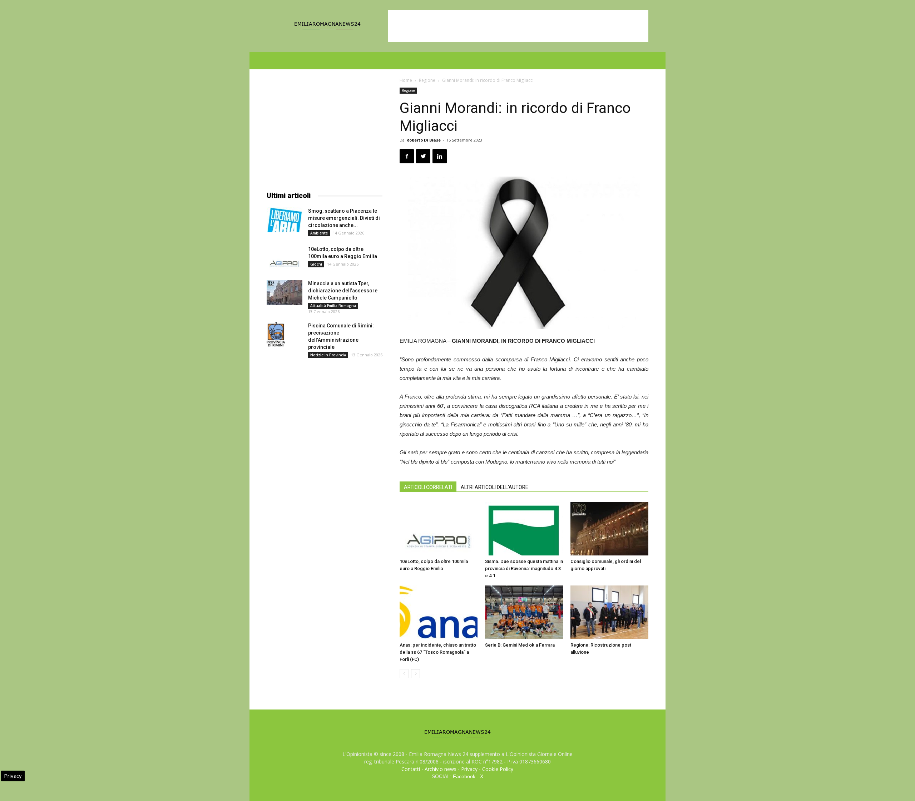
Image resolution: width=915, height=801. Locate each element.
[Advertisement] (518, 26)
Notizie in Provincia (328, 354)
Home (406, 80)
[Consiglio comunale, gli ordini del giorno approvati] (609, 528)
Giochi (316, 264)
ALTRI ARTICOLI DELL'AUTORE (494, 487)
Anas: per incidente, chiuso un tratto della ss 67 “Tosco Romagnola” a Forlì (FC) (438, 652)
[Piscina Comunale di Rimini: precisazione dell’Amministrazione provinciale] (276, 334)
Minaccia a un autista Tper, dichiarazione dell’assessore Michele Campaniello (342, 291)
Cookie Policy (497, 769)
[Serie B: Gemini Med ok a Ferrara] (524, 612)
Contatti (410, 769)
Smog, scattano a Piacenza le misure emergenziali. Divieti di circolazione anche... (344, 218)
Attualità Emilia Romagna (333, 305)
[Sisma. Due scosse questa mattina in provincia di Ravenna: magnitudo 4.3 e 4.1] (524, 528)
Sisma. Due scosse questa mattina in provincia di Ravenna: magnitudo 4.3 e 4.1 (524, 568)
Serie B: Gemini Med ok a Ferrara (520, 645)
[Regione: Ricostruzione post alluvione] (609, 612)
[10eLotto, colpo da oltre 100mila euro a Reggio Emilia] (439, 528)
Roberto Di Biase (423, 140)
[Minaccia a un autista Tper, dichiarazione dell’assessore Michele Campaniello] (284, 292)
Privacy (469, 769)
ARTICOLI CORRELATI (428, 487)
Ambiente (319, 233)
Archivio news (440, 769)
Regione (427, 80)
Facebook (464, 776)
